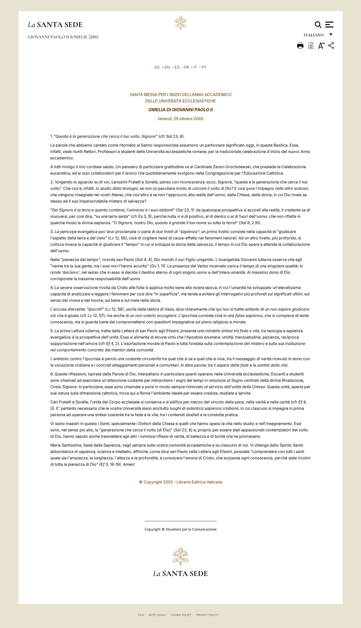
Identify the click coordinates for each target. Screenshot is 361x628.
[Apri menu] (328, 24)
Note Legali (157, 615)
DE (157, 67)
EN (167, 67)
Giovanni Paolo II (49, 37)
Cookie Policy (181, 615)
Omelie (79, 37)
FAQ (141, 615)
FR (186, 67)
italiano (314, 36)
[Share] (331, 46)
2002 (94, 37)
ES (177, 67)
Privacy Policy (207, 615)
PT (204, 67)
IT (195, 67)
